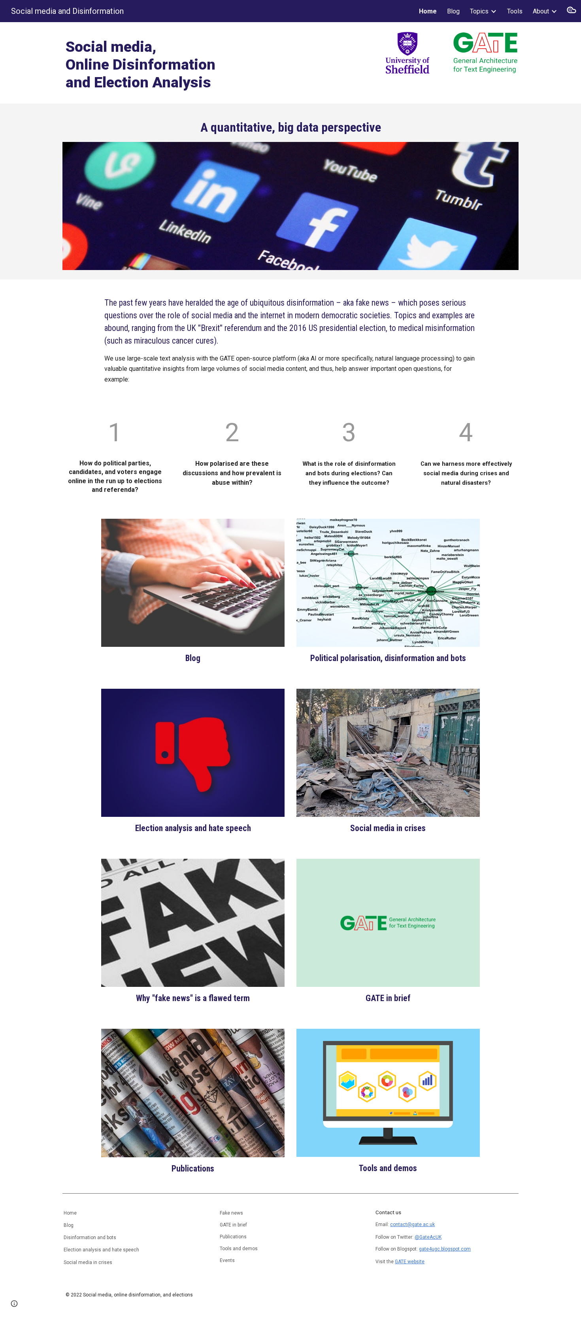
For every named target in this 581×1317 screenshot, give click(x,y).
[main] (173, 63)
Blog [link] (453, 11)
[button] (571, 11)
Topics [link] (479, 11)
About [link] (541, 11)
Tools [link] (515, 11)
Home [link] (428, 11)
